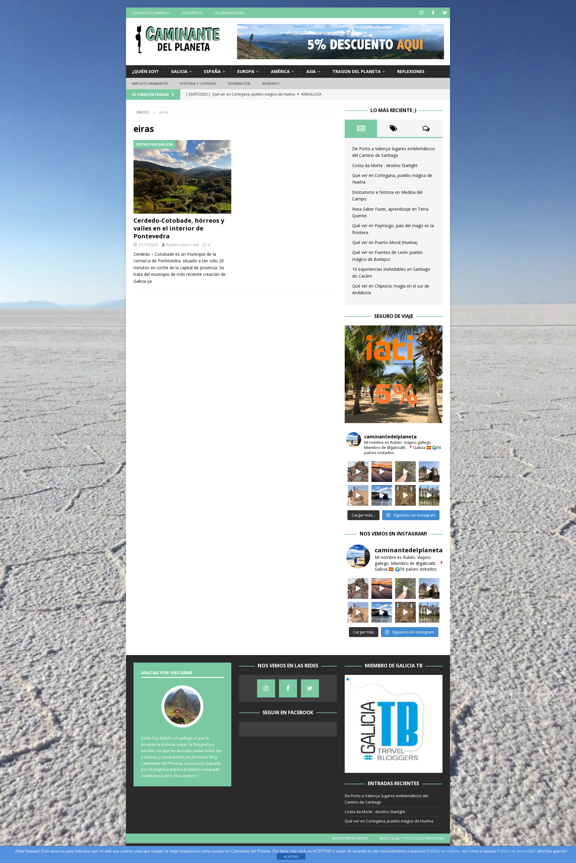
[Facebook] (433, 13)
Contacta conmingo (151, 13)
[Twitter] (445, 13)
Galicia (179, 71)
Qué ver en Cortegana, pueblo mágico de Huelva (389, 821)
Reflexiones (410, 71)
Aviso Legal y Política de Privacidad (412, 838)
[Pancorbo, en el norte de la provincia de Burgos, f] (429, 471)
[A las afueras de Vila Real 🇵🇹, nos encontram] (429, 495)
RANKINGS (270, 83)
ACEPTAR (291, 856)
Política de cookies (443, 851)
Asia (311, 71)
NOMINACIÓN (239, 83)
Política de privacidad (516, 851)
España (212, 71)
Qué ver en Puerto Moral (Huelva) (385, 242)
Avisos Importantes (350, 838)
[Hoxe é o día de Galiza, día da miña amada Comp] (381, 495)
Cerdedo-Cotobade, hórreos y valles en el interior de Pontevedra (179, 228)
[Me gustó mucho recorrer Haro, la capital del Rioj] (405, 495)
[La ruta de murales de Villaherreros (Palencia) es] (358, 495)
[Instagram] (421, 13)
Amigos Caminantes (150, 83)
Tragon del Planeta (356, 71)
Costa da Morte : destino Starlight (385, 165)
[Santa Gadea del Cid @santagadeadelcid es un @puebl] (405, 471)
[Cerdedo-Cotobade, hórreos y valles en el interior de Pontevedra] (183, 177)
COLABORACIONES (229, 13)
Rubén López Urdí (182, 244)
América (280, 71)
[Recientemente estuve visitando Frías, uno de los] (358, 471)
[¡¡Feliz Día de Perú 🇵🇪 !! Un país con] (381, 471)
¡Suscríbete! (192, 13)
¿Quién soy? (145, 71)
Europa (245, 71)
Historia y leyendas (198, 83)
